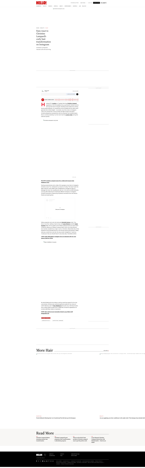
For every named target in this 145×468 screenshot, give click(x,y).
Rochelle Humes (66, 222)
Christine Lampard (72, 103)
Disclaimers (59, 461)
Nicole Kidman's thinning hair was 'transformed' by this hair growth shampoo (56, 418)
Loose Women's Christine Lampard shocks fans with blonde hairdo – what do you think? (98, 440)
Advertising (52, 455)
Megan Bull (47, 90)
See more (106, 350)
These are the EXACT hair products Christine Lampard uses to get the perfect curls (80, 439)
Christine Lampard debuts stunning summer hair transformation (43, 439)
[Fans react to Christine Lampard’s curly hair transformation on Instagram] (103, 3)
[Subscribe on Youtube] (44, 461)
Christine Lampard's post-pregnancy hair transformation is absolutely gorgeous (62, 439)
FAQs (61, 455)
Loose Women (66, 224)
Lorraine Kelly (68, 114)
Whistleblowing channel (88, 461)
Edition (83, 2)
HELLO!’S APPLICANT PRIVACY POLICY (95, 462)
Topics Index (74, 455)
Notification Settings (61, 462)
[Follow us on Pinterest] (48, 461)
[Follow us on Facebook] (38, 461)
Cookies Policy (66, 461)
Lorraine (54, 103)
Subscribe (96, 2)
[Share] (77, 94)
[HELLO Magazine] (41, 3)
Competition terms (71, 462)
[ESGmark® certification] (44, 454)
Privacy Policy (98, 461)
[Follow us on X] (40, 461)
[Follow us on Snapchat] (46, 461)
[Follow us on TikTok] (42, 461)
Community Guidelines (76, 461)
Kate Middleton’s (57, 305)
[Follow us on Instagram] (36, 461)
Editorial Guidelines (82, 462)
